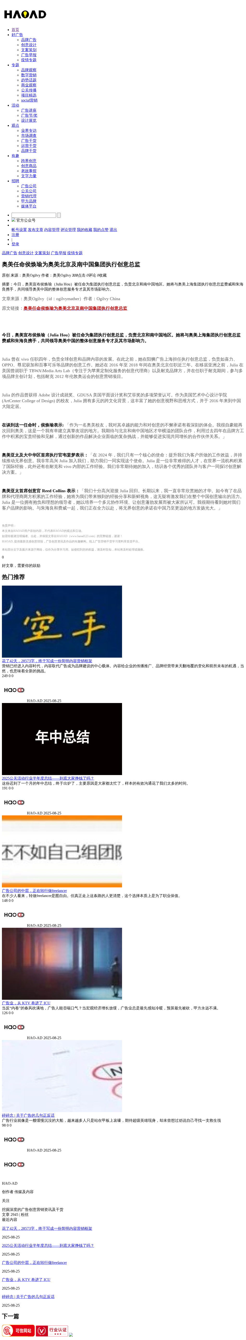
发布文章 (35, 230)
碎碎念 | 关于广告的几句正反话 (28, 1115)
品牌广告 (9, 253)
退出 (113, 230)
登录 (15, 244)
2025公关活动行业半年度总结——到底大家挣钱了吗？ (48, 778)
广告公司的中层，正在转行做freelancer (34, 891)
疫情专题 (75, 253)
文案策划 (42, 253)
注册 (15, 235)
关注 (6, 1201)
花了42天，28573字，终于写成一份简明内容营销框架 (47, 661)
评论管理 (68, 230)
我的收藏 (84, 230)
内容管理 (52, 230)
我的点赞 (101, 230)
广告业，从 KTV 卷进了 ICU (26, 1003)
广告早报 (58, 253)
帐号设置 (19, 230)
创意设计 (26, 253)
